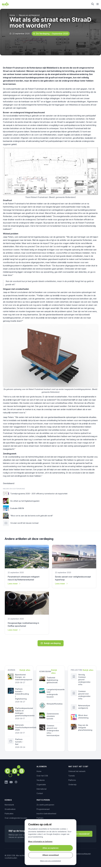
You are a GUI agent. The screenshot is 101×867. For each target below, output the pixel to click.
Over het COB (42, 776)
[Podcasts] (16, 782)
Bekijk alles (25, 670)
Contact (40, 793)
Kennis (8, 800)
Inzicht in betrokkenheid (46, 813)
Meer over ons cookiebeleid (50, 861)
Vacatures (41, 780)
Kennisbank (9, 805)
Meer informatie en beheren (40, 841)
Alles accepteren (50, 848)
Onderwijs (72, 784)
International (41, 789)
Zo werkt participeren (45, 805)
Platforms (72, 780)
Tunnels (71, 776)
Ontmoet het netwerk (76, 771)
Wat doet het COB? (78, 766)
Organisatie (41, 784)
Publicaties (9, 813)
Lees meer (13, 583)
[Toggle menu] (97, 4)
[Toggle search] (92, 4)
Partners (40, 818)
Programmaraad (43, 809)
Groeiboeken (10, 809)
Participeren (43, 800)
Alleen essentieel (50, 855)
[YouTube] (11, 782)
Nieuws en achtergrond (29, 15)
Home (12, 15)
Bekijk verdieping (52, 643)
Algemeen (42, 766)
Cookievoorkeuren (82, 854)
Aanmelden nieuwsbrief (78, 834)
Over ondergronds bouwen (16, 818)
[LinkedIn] (6, 782)
